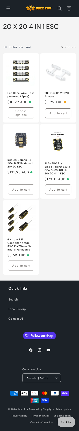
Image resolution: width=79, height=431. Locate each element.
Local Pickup (17, 309)
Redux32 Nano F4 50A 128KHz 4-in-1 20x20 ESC (20, 163)
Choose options (21, 113)
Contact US (16, 318)
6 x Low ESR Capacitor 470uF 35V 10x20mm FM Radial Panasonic (19, 245)
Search (13, 299)
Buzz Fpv (23, 409)
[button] (8, 8)
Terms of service (40, 415)
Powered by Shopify (40, 409)
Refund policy (63, 409)
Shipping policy (62, 415)
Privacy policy (19, 415)
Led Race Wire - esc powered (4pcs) (21, 94)
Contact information (41, 422)
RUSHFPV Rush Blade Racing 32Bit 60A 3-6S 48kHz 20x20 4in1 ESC (57, 168)
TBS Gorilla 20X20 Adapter (56, 94)
